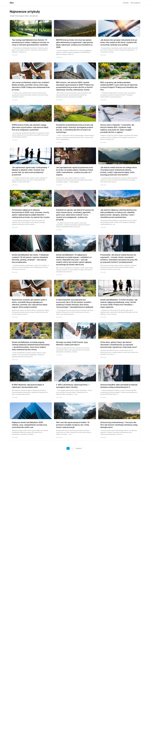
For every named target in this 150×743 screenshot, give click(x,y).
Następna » (79, 448)
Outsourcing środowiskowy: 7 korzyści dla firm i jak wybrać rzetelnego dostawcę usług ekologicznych (119, 424)
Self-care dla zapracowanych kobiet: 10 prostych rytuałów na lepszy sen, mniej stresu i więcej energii (72, 424)
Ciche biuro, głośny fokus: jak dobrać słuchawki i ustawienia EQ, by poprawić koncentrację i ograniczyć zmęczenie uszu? (118, 344)
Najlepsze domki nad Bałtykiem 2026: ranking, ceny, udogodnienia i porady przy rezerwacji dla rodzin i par (29, 424)
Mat (12, 2)
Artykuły (126, 3)
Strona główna (135, 3)
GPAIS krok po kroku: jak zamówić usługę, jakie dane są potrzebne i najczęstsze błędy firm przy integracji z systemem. (30, 127)
